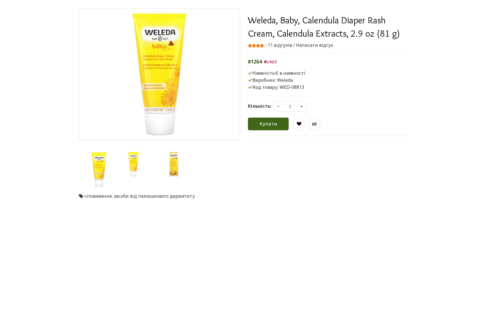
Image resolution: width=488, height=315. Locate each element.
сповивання (98, 196)
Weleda (285, 80)
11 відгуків (280, 45)
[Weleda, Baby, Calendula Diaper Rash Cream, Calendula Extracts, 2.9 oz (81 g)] (99, 169)
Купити (268, 124)
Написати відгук (314, 45)
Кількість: (259, 106)
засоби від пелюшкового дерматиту (154, 196)
